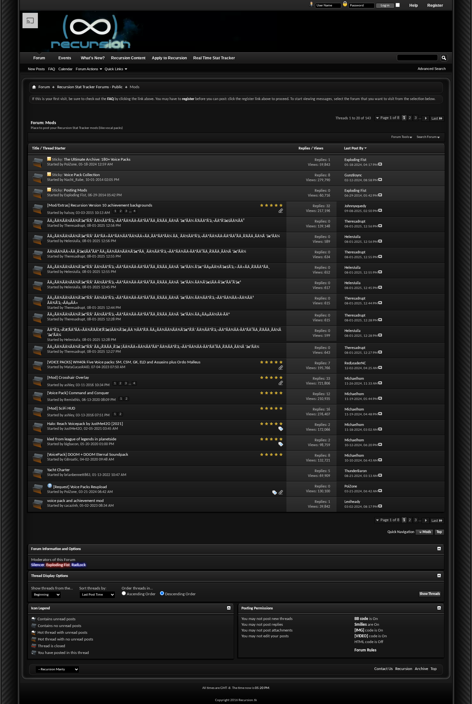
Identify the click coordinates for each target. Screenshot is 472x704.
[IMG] (359, 630)
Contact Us (383, 669)
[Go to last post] (380, 165)
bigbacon (71, 444)
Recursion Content (128, 58)
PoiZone (70, 164)
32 (328, 206)
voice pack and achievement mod (75, 501)
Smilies (360, 625)
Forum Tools (400, 137)
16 (328, 409)
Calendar (65, 69)
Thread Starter (54, 148)
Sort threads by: (92, 588)
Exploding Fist (75, 195)
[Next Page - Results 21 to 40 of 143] (426, 118)
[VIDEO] (361, 636)
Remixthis (72, 400)
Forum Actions (87, 69)
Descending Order (180, 594)
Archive (421, 669)
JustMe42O (73, 429)
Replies (304, 148)
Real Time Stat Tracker (214, 58)
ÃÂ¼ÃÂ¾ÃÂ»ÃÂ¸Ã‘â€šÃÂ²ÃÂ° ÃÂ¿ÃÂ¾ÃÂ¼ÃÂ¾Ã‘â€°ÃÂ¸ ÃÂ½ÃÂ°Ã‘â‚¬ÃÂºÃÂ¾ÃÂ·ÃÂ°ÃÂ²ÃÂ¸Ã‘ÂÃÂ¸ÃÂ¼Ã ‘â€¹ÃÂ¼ (146, 252)
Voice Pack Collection (82, 175)
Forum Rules (365, 650)
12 (328, 394)
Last (435, 118)
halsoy (69, 213)
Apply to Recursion (169, 58)
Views (318, 148)
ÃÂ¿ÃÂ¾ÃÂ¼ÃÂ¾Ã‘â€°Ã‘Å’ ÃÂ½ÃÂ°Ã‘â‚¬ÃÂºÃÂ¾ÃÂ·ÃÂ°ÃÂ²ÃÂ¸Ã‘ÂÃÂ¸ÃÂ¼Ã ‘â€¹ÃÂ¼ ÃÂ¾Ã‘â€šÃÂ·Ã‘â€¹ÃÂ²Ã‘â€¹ (144, 282)
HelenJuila (72, 241)
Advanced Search (432, 69)
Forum (39, 58)
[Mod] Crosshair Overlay (68, 378)
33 (328, 379)
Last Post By (353, 148)
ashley (69, 385)
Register (435, 5)
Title (35, 148)
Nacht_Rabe (73, 180)
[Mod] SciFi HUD (61, 408)
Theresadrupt (74, 226)
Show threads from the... (52, 588)
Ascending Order (141, 594)
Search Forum (427, 137)
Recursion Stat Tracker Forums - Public (90, 87)
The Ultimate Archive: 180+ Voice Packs (97, 159)
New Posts (36, 69)
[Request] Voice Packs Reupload (80, 487)
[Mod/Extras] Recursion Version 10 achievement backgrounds (99, 205)
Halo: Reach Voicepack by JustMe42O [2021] (85, 424)
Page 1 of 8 (389, 118)
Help (413, 5)
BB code (361, 619)
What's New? (93, 58)
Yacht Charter (58, 470)
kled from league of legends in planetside (81, 439)
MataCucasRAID (76, 367)
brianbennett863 (77, 475)
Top (439, 532)
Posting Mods (75, 190)
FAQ (51, 69)
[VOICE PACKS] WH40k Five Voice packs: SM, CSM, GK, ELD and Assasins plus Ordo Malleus (123, 362)
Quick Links (114, 69)
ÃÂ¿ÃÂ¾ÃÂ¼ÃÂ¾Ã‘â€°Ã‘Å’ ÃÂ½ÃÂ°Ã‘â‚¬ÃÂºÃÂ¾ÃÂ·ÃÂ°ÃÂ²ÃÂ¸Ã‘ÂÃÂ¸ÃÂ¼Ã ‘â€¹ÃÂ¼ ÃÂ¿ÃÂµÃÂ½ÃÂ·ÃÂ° (138, 314)
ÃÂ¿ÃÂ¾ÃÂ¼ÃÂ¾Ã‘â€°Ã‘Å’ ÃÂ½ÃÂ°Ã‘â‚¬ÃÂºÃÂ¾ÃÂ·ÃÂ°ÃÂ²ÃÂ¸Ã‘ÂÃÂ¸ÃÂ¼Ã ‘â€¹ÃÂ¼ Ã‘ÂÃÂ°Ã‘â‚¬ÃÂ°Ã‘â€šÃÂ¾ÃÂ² (145, 221)
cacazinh (71, 506)
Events (64, 58)
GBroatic (71, 460)
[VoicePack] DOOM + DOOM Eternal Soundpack (87, 455)
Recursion (403, 669)
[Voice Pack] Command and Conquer (78, 393)
